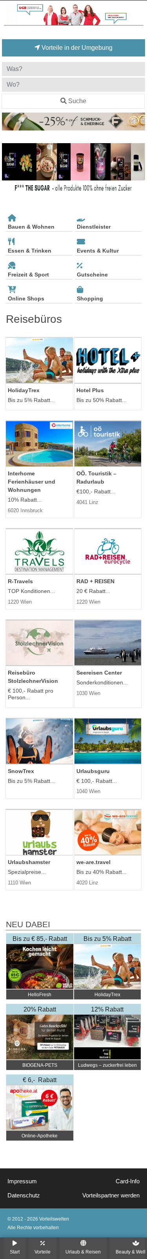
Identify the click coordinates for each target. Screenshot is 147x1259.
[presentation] (9, 172)
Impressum (22, 1181)
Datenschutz (23, 1195)
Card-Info (128, 1181)
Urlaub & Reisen (83, 1251)
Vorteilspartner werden (111, 1195)
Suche (77, 101)
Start (15, 1251)
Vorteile (42, 1251)
